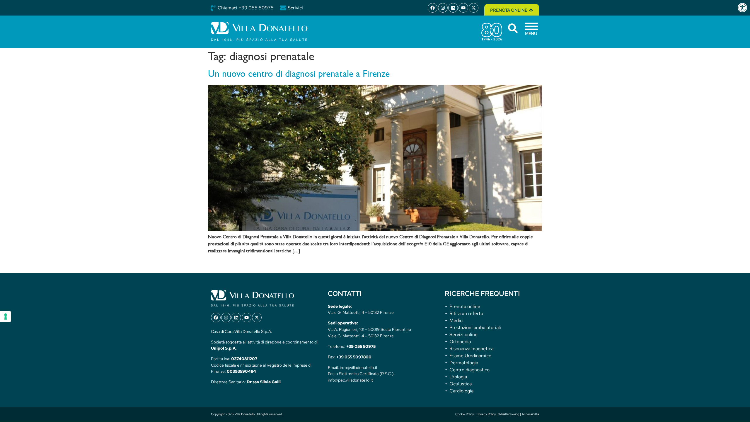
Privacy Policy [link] (486, 414)
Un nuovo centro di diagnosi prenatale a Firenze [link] (299, 74)
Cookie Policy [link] (464, 414)
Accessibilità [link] (530, 414)
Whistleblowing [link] (508, 414)
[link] (743, 7)
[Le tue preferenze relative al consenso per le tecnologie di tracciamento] (5, 316)
